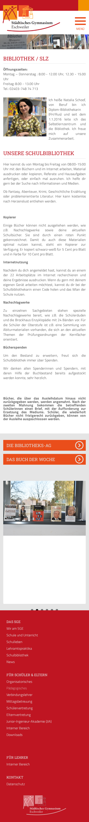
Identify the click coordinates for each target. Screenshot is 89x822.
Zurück (6, 45)
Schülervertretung (19, 708)
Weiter (82, 45)
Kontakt (14, 777)
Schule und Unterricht (22, 635)
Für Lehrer (17, 757)
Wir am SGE (15, 628)
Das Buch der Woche (30, 459)
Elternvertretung (18, 714)
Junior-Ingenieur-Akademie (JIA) (29, 721)
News (10, 661)
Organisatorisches (19, 681)
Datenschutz (15, 784)
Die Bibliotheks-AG (28, 445)
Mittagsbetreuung (19, 701)
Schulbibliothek (17, 655)
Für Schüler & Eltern (26, 674)
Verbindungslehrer (19, 694)
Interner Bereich (18, 728)
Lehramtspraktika (19, 648)
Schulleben (14, 641)
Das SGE (13, 621)
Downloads (14, 734)
